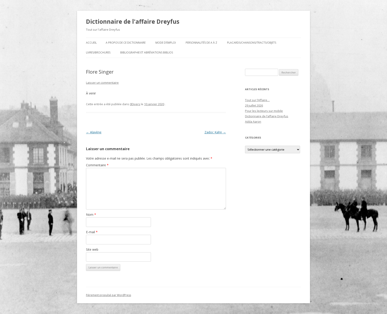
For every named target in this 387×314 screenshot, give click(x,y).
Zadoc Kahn (215, 132)
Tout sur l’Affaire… (257, 100)
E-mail (92, 232)
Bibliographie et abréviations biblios (146, 52)
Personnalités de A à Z (201, 43)
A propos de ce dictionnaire (126, 43)
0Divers (135, 104)
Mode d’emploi (165, 43)
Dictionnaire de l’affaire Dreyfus (266, 116)
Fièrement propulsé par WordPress (108, 295)
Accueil (91, 43)
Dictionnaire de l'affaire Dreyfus (132, 21)
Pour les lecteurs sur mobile (264, 111)
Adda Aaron (253, 122)
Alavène (93, 132)
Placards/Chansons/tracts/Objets (251, 43)
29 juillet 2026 (254, 105)
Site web (92, 249)
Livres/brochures (98, 52)
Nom (91, 214)
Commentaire (97, 165)
